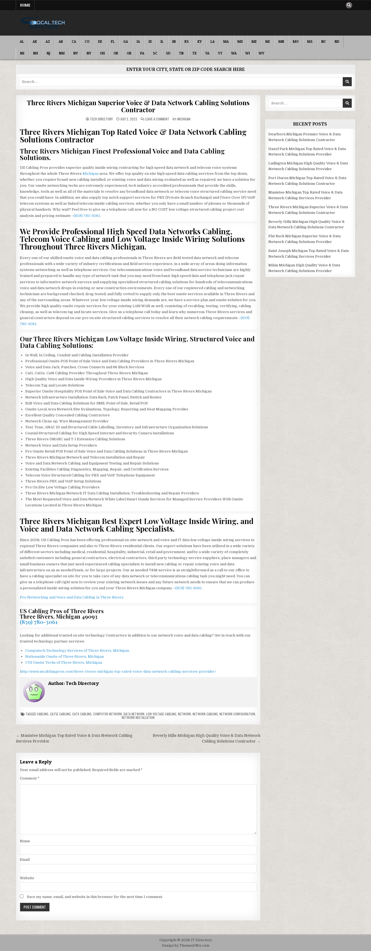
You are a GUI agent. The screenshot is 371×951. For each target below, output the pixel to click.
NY (89, 53)
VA (207, 53)
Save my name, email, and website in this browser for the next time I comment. (95, 897)
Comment (29, 778)
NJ (48, 53)
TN (181, 53)
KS (186, 41)
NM (62, 53)
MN (281, 41)
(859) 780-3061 (87, 216)
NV (75, 53)
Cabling (42, 714)
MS (310, 41)
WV (261, 53)
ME (254, 41)
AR (61, 41)
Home (25, 5)
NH (35, 53)
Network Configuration (237, 714)
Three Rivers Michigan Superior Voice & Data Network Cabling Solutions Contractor (138, 106)
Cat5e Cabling (60, 714)
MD (240, 41)
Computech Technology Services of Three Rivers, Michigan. (77, 650)
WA (234, 53)
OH (102, 53)
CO (87, 41)
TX (194, 53)
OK (116, 53)
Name (25, 841)
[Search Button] (349, 5)
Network (184, 714)
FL (113, 41)
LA (212, 41)
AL (22, 41)
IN (174, 41)
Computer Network (107, 714)
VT (220, 53)
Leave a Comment (157, 119)
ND (337, 41)
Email (25, 860)
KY (199, 41)
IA (138, 41)
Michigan (183, 119)
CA (74, 41)
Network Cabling (205, 714)
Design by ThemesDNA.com (185, 945)
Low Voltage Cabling (161, 714)
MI (267, 41)
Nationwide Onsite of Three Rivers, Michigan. (65, 656)
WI (247, 53)
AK (35, 41)
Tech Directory (101, 119)
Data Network (134, 714)
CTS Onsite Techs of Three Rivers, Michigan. (64, 662)
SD (168, 53)
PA (142, 53)
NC (323, 41)
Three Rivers (112, 597)
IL (162, 41)
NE (22, 53)
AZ (48, 41)
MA (226, 41)
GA (125, 41)
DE (100, 41)
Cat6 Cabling (82, 714)
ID (150, 41)
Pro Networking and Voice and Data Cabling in (60, 597)
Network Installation (138, 717)
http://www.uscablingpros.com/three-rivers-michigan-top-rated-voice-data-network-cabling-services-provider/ (118, 671)
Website (27, 878)
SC (155, 53)
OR (129, 53)
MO (295, 41)
